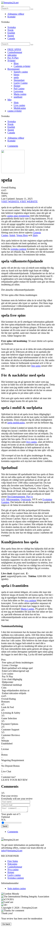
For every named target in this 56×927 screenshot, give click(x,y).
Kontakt (11, 16)
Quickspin (26, 499)
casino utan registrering (18, 215)
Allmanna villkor (15, 14)
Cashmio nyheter (22, 66)
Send (4, 826)
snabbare (18, 97)
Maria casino (20, 94)
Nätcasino (12, 864)
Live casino (19, 105)
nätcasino (12, 55)
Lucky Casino (21, 83)
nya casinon (30, 600)
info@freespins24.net (11, 850)
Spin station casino (16, 888)
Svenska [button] (5, 22)
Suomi (10, 35)
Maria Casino (27, 609)
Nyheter (11, 60)
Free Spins (12, 861)
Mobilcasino (20, 108)
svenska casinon (18, 249)
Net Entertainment (16, 496)
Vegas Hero (22, 235)
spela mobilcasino (16, 422)
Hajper (17, 85)
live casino (31, 442)
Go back (6, 924)
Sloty (35, 235)
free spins (36, 365)
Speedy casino (21, 71)
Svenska (11, 27)
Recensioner (13, 69)
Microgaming (12, 499)
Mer (9, 99)
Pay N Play (13, 57)
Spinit (12, 235)
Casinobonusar (14, 52)
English (11, 33)
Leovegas (18, 91)
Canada (11, 38)
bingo (16, 74)
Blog (16, 63)
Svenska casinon (15, 878)
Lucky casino (14, 875)
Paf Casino (19, 88)
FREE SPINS (14, 49)
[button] (28, 778)
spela (16, 77)
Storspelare (19, 80)
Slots (16, 102)
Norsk (10, 30)
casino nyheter (14, 111)
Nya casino (13, 869)
